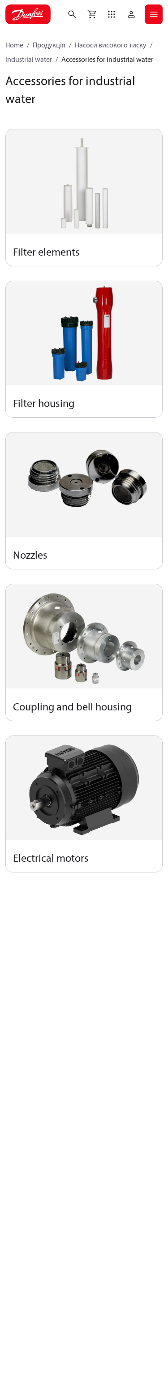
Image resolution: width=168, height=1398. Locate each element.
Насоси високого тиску (110, 44)
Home (14, 44)
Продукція (49, 44)
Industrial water (28, 59)
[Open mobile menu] (154, 14)
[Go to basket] (92, 14)
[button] (111, 14)
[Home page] (28, 14)
